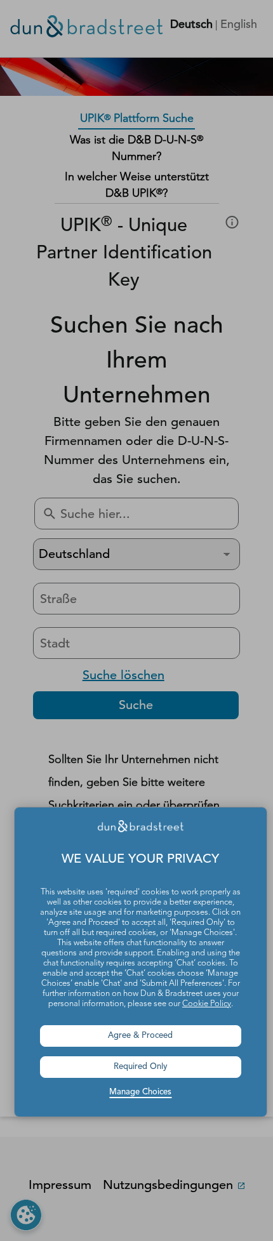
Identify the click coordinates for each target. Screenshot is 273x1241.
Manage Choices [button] (140, 1092)
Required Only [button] (141, 1067)
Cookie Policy (206, 1004)
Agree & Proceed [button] (140, 1036)
